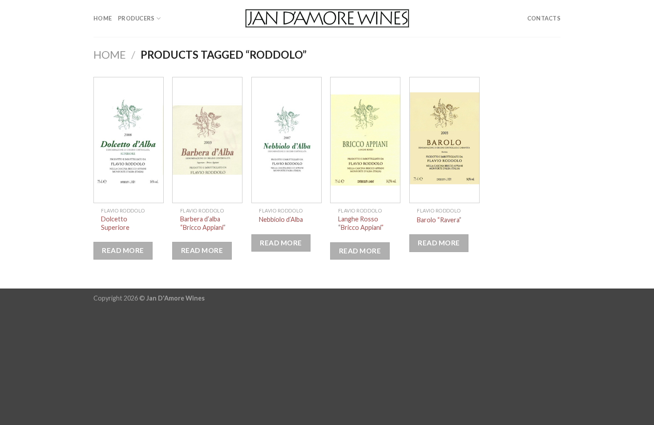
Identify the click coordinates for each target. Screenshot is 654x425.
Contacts (544, 18)
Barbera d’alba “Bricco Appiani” (203, 223)
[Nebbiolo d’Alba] (286, 140)
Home (102, 18)
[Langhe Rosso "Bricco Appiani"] (365, 140)
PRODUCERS (136, 18)
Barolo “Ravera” (439, 220)
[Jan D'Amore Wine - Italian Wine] (327, 18)
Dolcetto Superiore (115, 223)
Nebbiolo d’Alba (281, 219)
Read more (123, 250)
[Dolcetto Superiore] (128, 140)
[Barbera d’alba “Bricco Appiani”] (207, 140)
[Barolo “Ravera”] (444, 140)
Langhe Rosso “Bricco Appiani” (361, 223)
